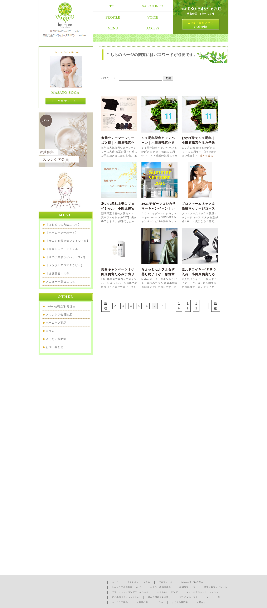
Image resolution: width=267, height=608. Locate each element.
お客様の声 (142, 602)
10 (179, 306)
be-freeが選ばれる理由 (61, 306)
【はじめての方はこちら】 (63, 224)
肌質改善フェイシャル (215, 587)
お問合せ (201, 602)
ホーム (115, 582)
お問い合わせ (54, 347)
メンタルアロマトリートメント (202, 592)
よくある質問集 (56, 339)
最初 (105, 306)
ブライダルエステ (188, 597)
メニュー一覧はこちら (60, 281)
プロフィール (166, 582)
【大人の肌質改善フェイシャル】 (68, 240)
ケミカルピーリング (167, 592)
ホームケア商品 (56, 322)
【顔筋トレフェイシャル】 (63, 249)
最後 (215, 306)
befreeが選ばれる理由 (192, 582)
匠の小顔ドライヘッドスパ (125, 597)
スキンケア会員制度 (59, 314)
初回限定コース (187, 587)
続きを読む (206, 155)
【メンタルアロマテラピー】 (65, 265)
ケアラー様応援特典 (160, 587)
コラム (50, 330)
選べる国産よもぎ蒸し (159, 597)
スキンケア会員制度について (127, 587)
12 (196, 306)
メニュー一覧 (213, 597)
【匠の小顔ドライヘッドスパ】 (66, 257)
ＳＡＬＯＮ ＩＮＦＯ (138, 582)
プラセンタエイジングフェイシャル (130, 592)
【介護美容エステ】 (59, 273)
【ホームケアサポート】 (62, 232)
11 (187, 306)
